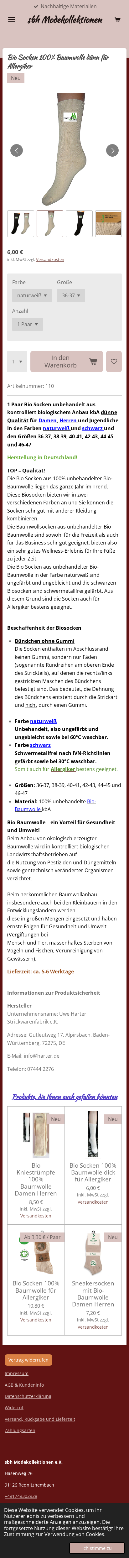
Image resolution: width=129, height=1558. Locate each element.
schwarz (93, 428)
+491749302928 (21, 1496)
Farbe (19, 282)
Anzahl (20, 310)
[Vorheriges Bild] (16, 150)
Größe (64, 282)
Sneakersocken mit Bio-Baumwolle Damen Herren (93, 1294)
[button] (20, 223)
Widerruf (14, 1407)
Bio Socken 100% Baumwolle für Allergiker (36, 1290)
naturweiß (43, 721)
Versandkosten (50, 259)
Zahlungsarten (20, 1430)
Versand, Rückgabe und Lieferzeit (40, 1419)
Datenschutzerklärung (28, 1396)
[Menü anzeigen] (11, 19)
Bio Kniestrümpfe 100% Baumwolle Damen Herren (36, 1179)
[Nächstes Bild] (112, 150)
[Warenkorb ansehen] (117, 19)
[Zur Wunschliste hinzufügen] (114, 361)
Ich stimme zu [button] (97, 1548)
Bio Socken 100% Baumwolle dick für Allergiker (93, 1172)
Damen (48, 420)
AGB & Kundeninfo (24, 1385)
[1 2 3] (17, 361)
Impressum (16, 1373)
